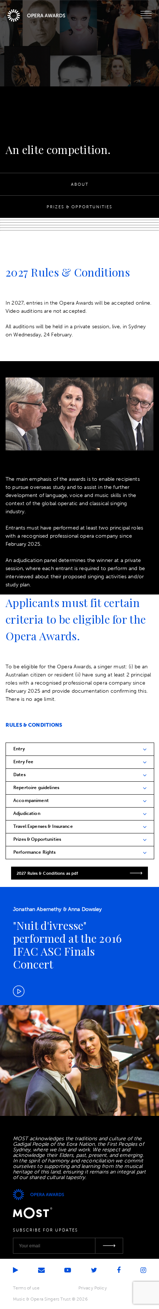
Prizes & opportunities (79, 207)
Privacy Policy (92, 1288)
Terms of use (26, 1288)
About (79, 184)
